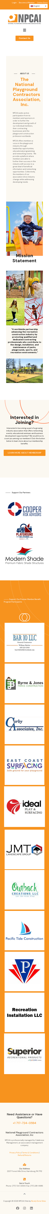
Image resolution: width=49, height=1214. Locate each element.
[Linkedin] (31, 1208)
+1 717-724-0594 (24, 1123)
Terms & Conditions (30, 1153)
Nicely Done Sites (38, 1201)
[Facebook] (17, 1208)
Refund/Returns (24, 1155)
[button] (24, 30)
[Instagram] (24, 1208)
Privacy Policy (15, 1153)
